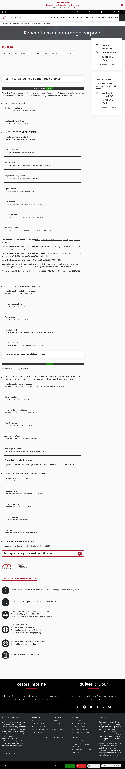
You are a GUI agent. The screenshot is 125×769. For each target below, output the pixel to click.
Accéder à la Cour (39, 738)
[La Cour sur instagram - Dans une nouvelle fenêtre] (103, 707)
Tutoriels (76, 717)
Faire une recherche (79, 723)
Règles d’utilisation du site (81, 741)
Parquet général (100, 17)
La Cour (46, 17)
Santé (63, 53)
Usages (75, 738)
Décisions (63, 17)
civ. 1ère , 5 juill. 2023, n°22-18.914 (43, 271)
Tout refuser (81, 766)
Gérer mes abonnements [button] (68, 12)
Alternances (56, 723)
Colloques (79, 17)
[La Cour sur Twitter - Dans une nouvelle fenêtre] (77, 707)
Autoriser (49, 88)
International (88, 17)
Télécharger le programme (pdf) (18, 578)
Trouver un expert (38, 733)
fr (119, 12)
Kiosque (71, 17)
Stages (54, 726)
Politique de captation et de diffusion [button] (28, 553)
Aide (115, 12)
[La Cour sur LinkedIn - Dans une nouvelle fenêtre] (97, 707)
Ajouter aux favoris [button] (82, 12)
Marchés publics (58, 730)
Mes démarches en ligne (80, 733)
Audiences (54, 17)
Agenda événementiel (18, 23)
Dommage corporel (21, 53)
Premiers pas (76, 720)
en (123, 12)
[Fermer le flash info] (122, 5)
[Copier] (5, 12)
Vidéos (72, 53)
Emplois (55, 720)
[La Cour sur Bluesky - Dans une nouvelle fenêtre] (109, 707)
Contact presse (58, 738)
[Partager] (2, 12)
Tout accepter (70, 766)
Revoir (54, 53)
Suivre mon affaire (38, 723)
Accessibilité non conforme (81, 749)
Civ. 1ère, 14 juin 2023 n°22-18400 (26, 267)
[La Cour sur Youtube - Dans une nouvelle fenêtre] (90, 707)
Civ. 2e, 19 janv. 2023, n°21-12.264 (64, 246)
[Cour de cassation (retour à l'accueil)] (11, 17)
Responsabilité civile (40, 53)
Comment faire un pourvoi (41, 720)
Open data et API (78, 752)
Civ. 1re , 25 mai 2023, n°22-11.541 (47, 260)
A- (11, 12)
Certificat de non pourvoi (40, 730)
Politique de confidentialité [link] (111, 766)
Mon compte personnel (80, 730)
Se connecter (107, 12)
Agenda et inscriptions (80, 726)
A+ (8, 12)
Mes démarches (113, 17)
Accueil (5, 23)
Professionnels (58, 717)
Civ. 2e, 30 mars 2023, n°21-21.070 (60, 253)
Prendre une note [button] (94, 12)
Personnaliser (94, 766)
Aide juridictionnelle (39, 726)
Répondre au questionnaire (64, 7)
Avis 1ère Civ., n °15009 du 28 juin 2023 (57, 267)
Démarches (37, 717)
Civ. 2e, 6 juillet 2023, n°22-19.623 (48, 239)
